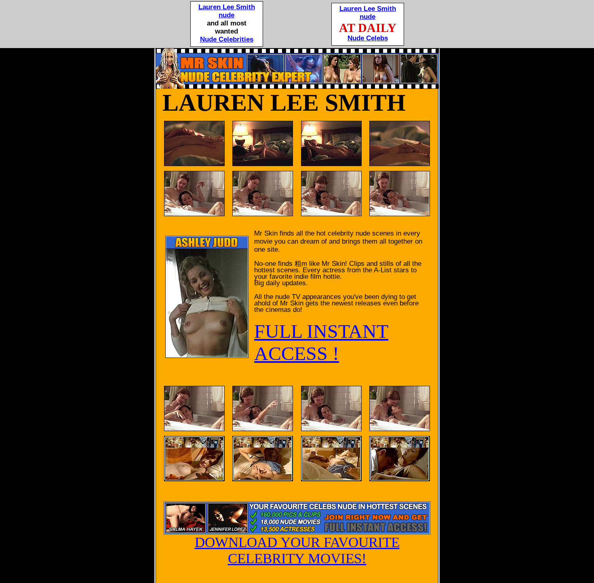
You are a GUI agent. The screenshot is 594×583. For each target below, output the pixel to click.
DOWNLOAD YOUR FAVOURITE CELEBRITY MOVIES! (297, 550)
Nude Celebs (368, 38)
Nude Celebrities (226, 39)
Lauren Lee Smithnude (226, 11)
